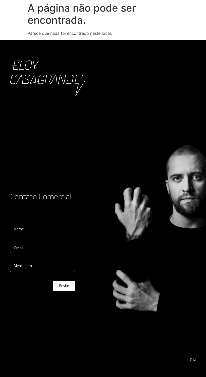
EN (193, 359)
